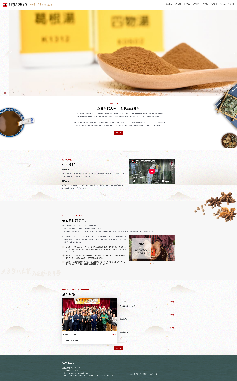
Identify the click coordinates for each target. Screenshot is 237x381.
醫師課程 (123, 308)
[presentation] (12, 47)
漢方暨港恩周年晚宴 (72, 330)
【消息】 (172, 317)
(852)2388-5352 (74, 357)
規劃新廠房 (124, 321)
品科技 (111, 365)
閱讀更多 (118, 122)
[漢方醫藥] (5, 82)
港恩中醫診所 (134, 363)
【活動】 (114, 324)
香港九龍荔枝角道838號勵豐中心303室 (78, 362)
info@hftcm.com (72, 360)
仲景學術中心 (153, 363)
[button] (150, 252)
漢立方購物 (143, 363)
